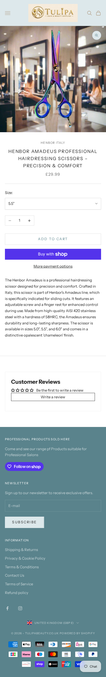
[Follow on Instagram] (20, 608)
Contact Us (14, 575)
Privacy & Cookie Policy (25, 558)
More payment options (53, 266)
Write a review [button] (53, 397)
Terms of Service (19, 584)
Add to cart (53, 239)
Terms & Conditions (22, 567)
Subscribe (24, 522)
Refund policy (16, 592)
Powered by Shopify (77, 633)
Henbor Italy (53, 143)
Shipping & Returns (21, 549)
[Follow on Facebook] (7, 608)
